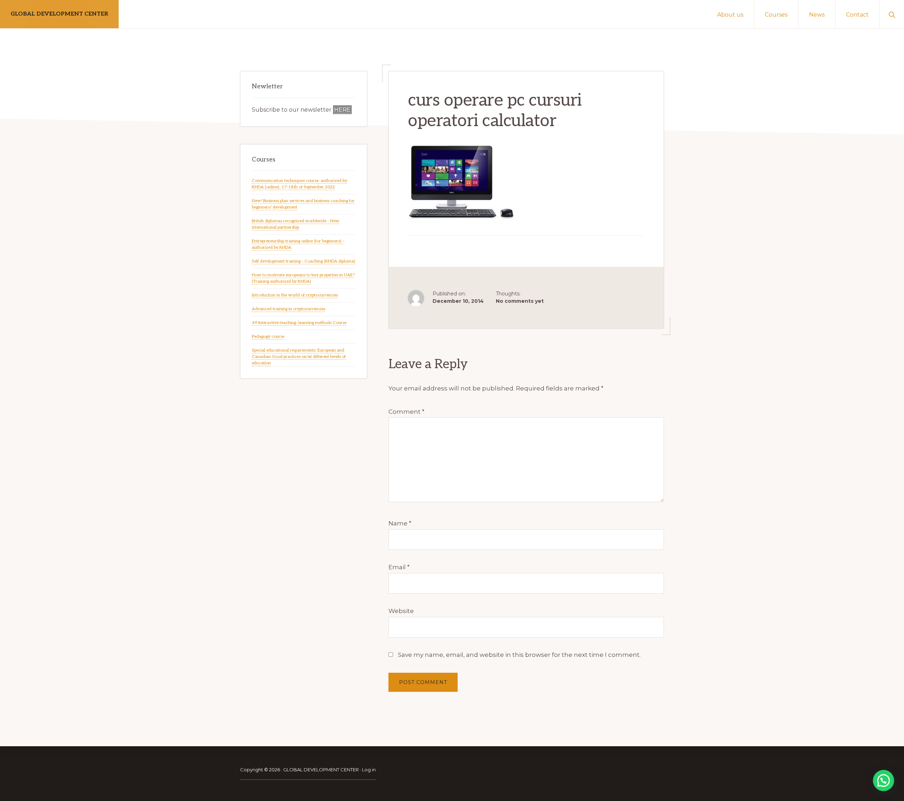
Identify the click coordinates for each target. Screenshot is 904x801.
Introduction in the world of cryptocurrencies (295, 295)
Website (401, 610)
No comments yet (520, 301)
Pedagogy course (268, 336)
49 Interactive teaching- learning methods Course (299, 322)
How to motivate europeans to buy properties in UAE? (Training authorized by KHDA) (303, 278)
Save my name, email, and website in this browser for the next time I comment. (519, 654)
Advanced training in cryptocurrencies (288, 309)
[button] (892, 14)
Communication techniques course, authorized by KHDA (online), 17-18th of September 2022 (299, 184)
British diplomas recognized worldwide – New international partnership (295, 224)
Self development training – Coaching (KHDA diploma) (303, 261)
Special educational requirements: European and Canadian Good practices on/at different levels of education (299, 357)
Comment (406, 411)
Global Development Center (59, 14)
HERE (342, 109)
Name (399, 523)
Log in (369, 769)
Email (399, 567)
